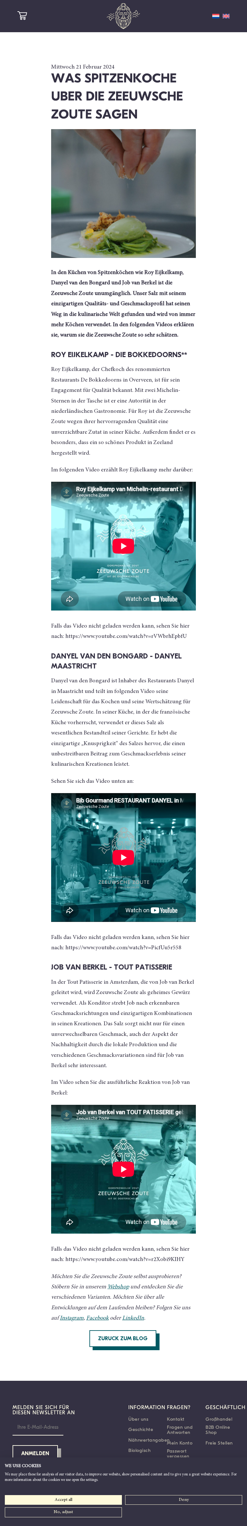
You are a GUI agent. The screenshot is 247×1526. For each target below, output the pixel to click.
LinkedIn (133, 1318)
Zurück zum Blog (123, 1338)
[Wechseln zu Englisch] (226, 16)
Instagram (72, 1318)
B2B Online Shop (218, 1430)
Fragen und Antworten (180, 1430)
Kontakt (176, 1419)
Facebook (97, 1318)
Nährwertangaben (149, 1440)
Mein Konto (179, 1442)
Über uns (138, 1419)
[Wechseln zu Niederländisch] (215, 16)
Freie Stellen (219, 1442)
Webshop (118, 1287)
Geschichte (140, 1429)
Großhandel (219, 1419)
